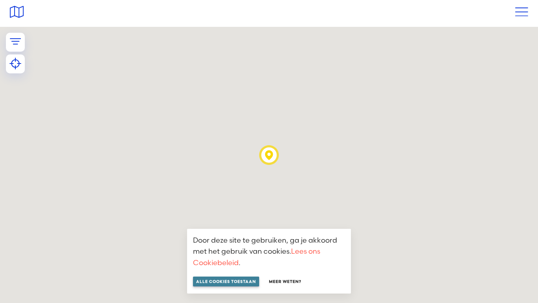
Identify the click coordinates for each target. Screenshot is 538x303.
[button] (269, 155)
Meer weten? (285, 281)
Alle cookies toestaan (226, 281)
